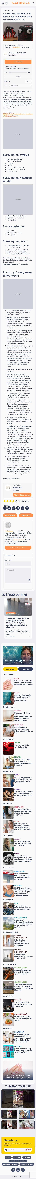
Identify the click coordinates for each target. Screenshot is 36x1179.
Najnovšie (26, 669)
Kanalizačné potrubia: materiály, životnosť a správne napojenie (22, 972)
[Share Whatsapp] (9, 508)
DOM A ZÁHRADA (20, 918)
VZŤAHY (17, 775)
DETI (16, 903)
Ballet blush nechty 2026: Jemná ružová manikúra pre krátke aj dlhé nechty (23, 682)
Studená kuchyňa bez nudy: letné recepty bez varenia (22, 1018)
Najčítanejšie (10, 669)
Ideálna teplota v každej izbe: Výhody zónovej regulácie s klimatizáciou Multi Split (23, 987)
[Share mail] (27, 508)
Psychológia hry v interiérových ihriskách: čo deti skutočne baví (23, 907)
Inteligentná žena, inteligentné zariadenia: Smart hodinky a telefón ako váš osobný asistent (23, 858)
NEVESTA (17, 711)
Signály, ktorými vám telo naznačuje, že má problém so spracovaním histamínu (23, 762)
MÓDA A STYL (19, 807)
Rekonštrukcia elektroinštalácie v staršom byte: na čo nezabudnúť (21, 942)
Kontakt (17, 1157)
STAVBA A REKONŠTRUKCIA (20, 937)
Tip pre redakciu (27, 1164)
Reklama (27, 1157)
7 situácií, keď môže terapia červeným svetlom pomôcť (21, 747)
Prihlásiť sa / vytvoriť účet (18, 548)
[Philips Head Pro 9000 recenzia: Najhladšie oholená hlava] (26, 1114)
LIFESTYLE (18, 886)
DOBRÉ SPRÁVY (19, 871)
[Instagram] (13, 1170)
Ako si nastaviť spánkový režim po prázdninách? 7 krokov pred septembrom (23, 793)
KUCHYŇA (18, 1000)
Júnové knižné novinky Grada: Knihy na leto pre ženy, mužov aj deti (23, 1050)
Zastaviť (18, 76)
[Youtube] (18, 1170)
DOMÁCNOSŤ (19, 1032)
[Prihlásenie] (2, 3)
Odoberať (28, 1149)
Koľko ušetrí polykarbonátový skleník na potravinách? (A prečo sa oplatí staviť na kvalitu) (23, 923)
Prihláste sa (9, 531)
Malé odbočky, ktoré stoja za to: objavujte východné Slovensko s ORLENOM (22, 876)
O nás (8, 1157)
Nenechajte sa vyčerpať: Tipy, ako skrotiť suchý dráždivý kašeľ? (23, 843)
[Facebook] (23, 1170)
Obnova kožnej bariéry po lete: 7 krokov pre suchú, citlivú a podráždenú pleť (22, 698)
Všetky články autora (22, 495)
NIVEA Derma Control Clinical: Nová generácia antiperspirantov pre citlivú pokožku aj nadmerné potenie (23, 891)
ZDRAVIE (17, 743)
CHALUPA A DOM (20, 968)
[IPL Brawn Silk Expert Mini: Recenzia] (26, 1124)
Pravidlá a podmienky (18, 1161)
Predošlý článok (10, 515)
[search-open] (6, 3)
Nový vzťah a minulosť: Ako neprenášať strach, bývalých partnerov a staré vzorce (23, 780)
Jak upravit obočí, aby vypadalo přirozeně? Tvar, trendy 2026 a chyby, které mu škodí (22, 826)
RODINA (17, 789)
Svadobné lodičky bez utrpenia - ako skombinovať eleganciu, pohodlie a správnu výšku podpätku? (23, 716)
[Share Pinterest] (18, 508)
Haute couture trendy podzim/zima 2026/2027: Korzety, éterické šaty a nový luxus (23, 812)
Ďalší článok (26, 515)
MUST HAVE (18, 725)
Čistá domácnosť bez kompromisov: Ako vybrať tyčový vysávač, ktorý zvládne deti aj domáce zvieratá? (22, 1038)
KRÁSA (16, 678)
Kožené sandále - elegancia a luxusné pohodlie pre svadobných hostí (23, 730)
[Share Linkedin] (22, 508)
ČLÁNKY (17, 839)
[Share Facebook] (5, 508)
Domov (5, 10)
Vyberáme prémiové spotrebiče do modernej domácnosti (23, 1004)
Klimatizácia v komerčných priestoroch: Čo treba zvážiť (23, 956)
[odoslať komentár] (29, 580)
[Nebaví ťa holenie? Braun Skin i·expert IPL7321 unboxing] (9, 1124)
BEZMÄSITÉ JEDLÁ (20, 1014)
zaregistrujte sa (18, 539)
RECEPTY (10, 10)
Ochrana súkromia (10, 1164)
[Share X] (14, 508)
